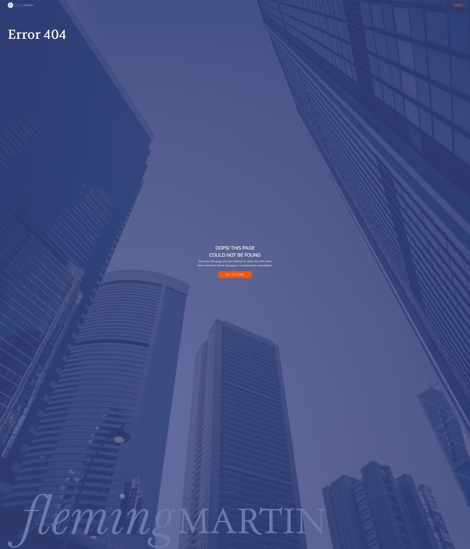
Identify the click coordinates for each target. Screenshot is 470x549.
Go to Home (235, 274)
